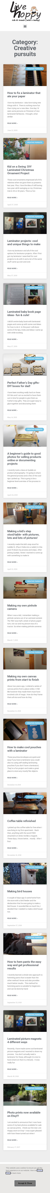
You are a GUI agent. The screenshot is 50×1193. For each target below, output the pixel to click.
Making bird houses (19, 891)
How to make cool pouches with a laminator (24, 749)
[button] (25, 26)
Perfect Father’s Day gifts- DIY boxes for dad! (23, 384)
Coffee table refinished (21, 821)
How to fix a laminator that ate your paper (23, 94)
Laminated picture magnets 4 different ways (24, 1040)
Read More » (12, 123)
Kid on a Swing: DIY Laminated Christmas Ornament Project (20, 170)
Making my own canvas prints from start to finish (23, 678)
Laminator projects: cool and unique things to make (23, 242)
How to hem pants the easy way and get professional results (24, 965)
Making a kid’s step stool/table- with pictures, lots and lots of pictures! (23, 535)
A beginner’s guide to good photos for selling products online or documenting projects (24, 458)
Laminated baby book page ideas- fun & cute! (24, 313)
